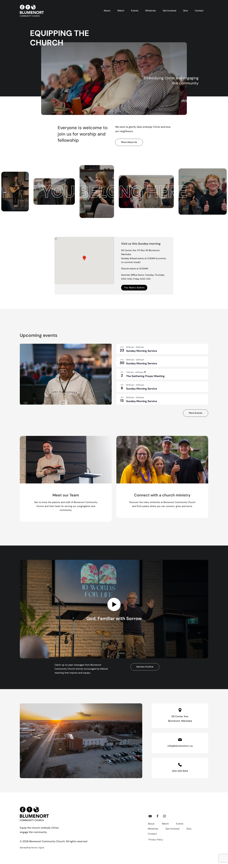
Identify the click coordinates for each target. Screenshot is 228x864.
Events (179, 824)
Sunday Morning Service (141, 351)
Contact (152, 834)
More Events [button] (195, 413)
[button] (150, 817)
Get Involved (172, 829)
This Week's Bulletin (134, 288)
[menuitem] (108, 10)
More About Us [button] (129, 142)
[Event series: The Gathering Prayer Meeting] (145, 372)
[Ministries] (160, 479)
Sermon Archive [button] (144, 667)
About (151, 824)
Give (188, 829)
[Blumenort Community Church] (32, 11)
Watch (165, 824)
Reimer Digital (37, 848)
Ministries (153, 829)
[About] (63, 479)
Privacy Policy (156, 840)
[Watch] (111, 609)
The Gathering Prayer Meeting (145, 376)
